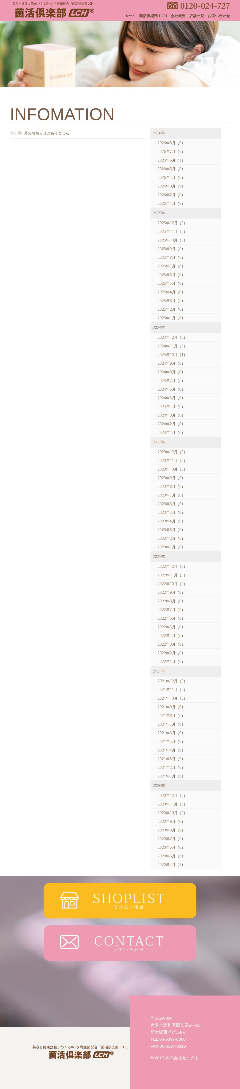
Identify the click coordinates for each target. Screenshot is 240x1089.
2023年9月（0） (171, 477)
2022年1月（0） (171, 661)
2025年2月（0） (171, 309)
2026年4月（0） (171, 177)
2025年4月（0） (171, 292)
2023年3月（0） (171, 529)
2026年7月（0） (171, 151)
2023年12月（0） (172, 451)
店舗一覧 (196, 16)
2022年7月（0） (171, 609)
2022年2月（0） (171, 652)
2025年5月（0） (171, 283)
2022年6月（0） (171, 618)
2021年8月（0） (171, 715)
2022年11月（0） (172, 575)
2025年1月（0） (171, 317)
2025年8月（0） (171, 257)
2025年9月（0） (171, 248)
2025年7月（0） (171, 266)
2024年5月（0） (171, 397)
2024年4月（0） (171, 406)
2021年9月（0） (171, 706)
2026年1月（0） (171, 203)
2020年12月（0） (172, 795)
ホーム (130, 16)
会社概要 (178, 16)
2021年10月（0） (172, 698)
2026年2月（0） (171, 194)
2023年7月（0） (171, 495)
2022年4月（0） (171, 635)
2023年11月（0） (172, 460)
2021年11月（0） (172, 689)
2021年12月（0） (172, 680)
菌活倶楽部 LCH (153, 16)
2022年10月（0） (172, 583)
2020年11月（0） (172, 804)
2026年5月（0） (171, 168)
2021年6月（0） (171, 732)
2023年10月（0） (172, 469)
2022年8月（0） (171, 601)
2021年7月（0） (171, 724)
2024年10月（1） (172, 354)
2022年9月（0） (171, 592)
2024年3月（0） (171, 415)
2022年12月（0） (172, 566)
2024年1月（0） (171, 432)
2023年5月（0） (171, 512)
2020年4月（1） (171, 864)
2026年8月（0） (171, 142)
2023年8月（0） (171, 486)
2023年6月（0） (171, 503)
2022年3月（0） (171, 644)
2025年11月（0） (172, 231)
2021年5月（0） (171, 741)
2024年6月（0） (171, 389)
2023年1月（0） (171, 547)
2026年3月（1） (171, 186)
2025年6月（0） (171, 274)
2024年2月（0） (171, 423)
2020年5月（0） (171, 856)
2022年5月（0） (171, 626)
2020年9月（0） (171, 821)
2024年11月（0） (172, 346)
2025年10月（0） (172, 240)
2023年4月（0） (171, 521)
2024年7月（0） (171, 380)
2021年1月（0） (171, 776)
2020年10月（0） (172, 812)
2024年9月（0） (171, 363)
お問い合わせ (219, 16)
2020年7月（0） (171, 838)
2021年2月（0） (171, 767)
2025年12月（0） (172, 222)
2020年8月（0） (171, 830)
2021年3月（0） (171, 758)
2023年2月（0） (171, 538)
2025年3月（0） (171, 300)
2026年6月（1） (171, 160)
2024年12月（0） (172, 337)
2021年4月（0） (171, 750)
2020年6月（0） (171, 847)
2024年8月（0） (171, 371)
